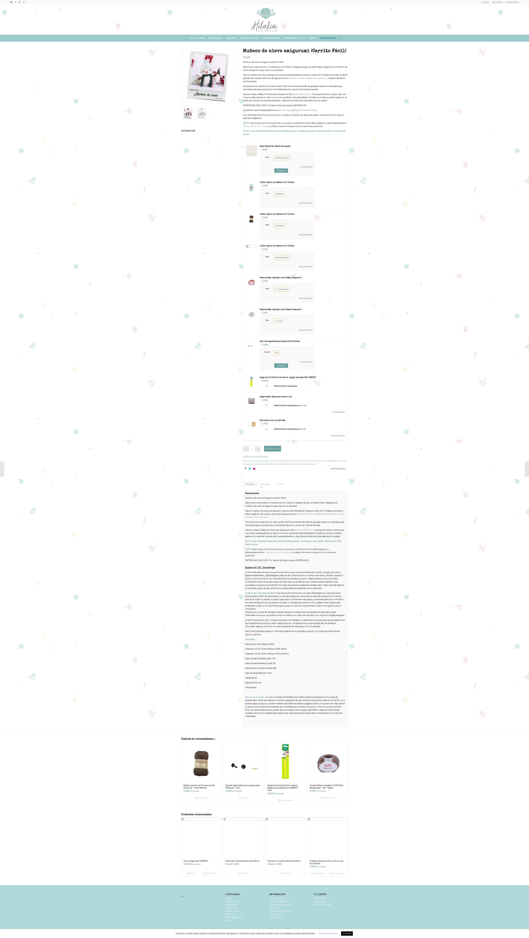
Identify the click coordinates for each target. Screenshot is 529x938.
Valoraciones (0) (265, 485)
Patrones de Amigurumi (293, 464)
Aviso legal (274, 907)
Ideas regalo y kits (266, 461)
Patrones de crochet (310, 464)
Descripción (250, 484)
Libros (228, 920)
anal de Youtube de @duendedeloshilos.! (298, 110)
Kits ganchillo (248, 464)
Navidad (280, 461)
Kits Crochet (342, 461)
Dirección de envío (323, 904)
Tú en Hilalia (319, 898)
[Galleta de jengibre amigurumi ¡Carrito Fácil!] (2, 469)
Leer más (244, 798)
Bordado (229, 914)
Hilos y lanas (231, 904)
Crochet (318, 461)
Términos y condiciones (280, 911)
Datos (280, 484)
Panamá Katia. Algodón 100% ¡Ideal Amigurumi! (280, 277)
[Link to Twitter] (20, 2)
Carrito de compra (512, 2)
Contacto (273, 917)
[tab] (250, 484)
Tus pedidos (319, 901)
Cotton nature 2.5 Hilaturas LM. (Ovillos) (277, 182)
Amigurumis (304, 461)
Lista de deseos (497, 2)
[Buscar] (339, 38)
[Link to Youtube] (11, 2)
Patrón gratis (279, 464)
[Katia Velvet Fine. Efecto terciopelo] (527, 469)
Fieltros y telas (232, 911)
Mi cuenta (485, 2)
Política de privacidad (279, 904)
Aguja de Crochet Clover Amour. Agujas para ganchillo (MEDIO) (288, 377)
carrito (312, 461)
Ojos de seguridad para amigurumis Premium (280, 341)
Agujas (228, 898)
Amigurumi (255, 461)
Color (267, 157)
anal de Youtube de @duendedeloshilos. (308, 78)
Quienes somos (276, 898)
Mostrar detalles (211, 873)
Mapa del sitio (276, 914)
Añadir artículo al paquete (285, 386)
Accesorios (230, 907)
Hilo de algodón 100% (329, 461)
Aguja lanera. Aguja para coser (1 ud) (276, 396)
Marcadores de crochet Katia (272, 420)
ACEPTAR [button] (347, 933)
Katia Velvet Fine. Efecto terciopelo (275, 146)
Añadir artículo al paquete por (290, 405)
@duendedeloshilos (301, 94)
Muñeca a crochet (260, 464)
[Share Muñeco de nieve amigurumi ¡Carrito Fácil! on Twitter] (250, 469)
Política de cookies (278, 901)
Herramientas (231, 901)
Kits (275, 461)
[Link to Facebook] (15, 2)
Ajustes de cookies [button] (328, 933)
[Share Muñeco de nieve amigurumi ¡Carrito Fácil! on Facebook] (245, 469)
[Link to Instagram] (24, 2)
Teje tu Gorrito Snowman (255, 126)
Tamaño (267, 352)
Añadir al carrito (272, 449)
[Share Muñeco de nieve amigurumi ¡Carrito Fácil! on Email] (254, 469)
